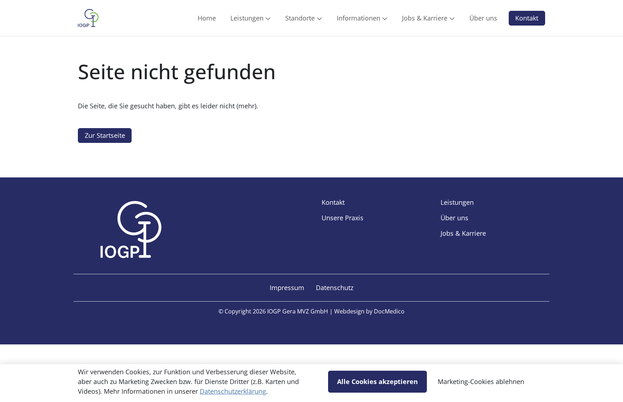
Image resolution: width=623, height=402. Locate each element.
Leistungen (457, 202)
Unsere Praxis (342, 217)
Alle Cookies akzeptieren (377, 381)
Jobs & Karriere (463, 233)
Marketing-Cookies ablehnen (481, 381)
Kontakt (526, 18)
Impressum (287, 287)
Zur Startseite (105, 135)
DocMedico (389, 311)
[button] (208, 18)
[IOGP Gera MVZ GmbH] (88, 17)
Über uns (454, 217)
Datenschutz (334, 287)
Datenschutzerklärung (233, 391)
